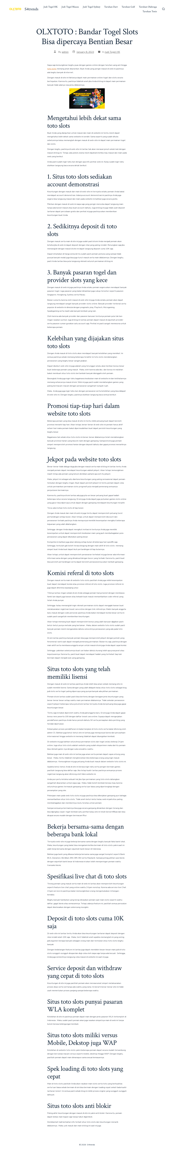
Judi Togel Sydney (91, 6)
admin (65, 52)
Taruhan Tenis (150, 11)
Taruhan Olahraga (148, 6)
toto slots (51, 68)
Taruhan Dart (111, 6)
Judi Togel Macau (70, 6)
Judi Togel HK (51, 6)
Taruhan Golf (128, 6)
